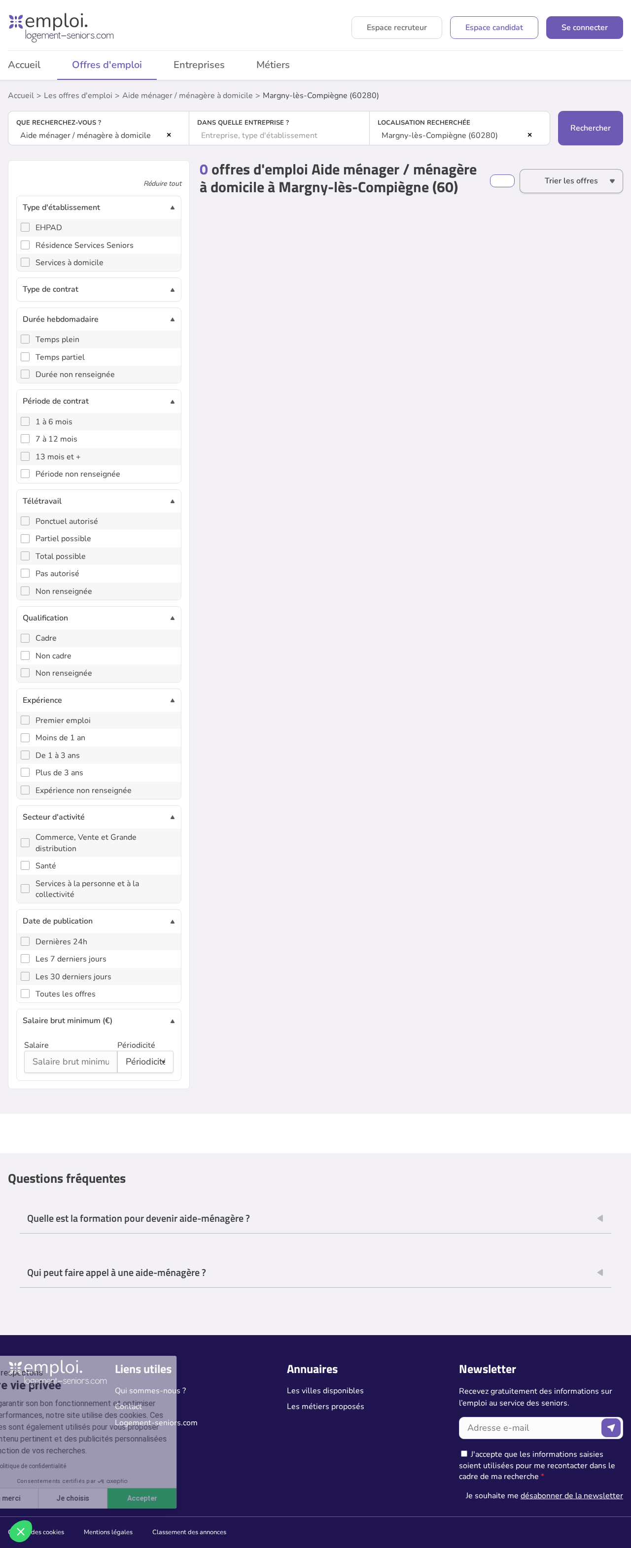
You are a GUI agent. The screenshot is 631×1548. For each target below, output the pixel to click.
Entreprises (199, 64)
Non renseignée (63, 591)
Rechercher (590, 128)
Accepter (183, 1498)
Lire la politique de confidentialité (63, 1466)
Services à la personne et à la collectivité (87, 889)
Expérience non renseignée (83, 790)
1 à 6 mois (53, 421)
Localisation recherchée (424, 122)
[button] (21, 1531)
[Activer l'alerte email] (502, 180)
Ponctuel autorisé (66, 521)
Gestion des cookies (36, 1532)
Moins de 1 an (60, 737)
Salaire (36, 1045)
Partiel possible (63, 538)
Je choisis (113, 1498)
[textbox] (279, 135)
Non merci (44, 1498)
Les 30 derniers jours (73, 976)
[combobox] (98, 135)
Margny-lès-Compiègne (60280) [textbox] (440, 135)
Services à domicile (69, 262)
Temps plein (57, 339)
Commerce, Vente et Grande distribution (86, 843)
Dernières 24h (61, 941)
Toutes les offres (65, 994)
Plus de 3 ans (59, 772)
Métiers (273, 64)
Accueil (21, 95)
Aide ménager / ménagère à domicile (187, 95)
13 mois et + (58, 456)
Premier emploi (63, 720)
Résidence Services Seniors (84, 245)
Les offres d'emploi (78, 95)
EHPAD (48, 227)
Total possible (60, 556)
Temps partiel (60, 357)
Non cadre (53, 656)
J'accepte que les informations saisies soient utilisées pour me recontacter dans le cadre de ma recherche (537, 1465)
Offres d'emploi (107, 64)
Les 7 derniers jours (70, 959)
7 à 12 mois (56, 439)
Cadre (46, 638)
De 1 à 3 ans (57, 755)
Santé (45, 865)
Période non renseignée (77, 474)
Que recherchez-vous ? (58, 122)
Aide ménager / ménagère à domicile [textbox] (85, 135)
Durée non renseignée (75, 374)
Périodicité (136, 1045)
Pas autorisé (57, 573)
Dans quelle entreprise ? (243, 122)
